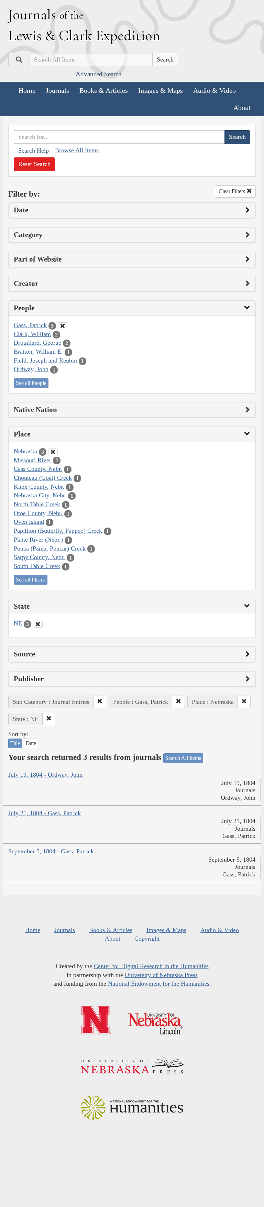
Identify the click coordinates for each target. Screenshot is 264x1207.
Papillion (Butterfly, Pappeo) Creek (58, 530)
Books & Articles (103, 90)
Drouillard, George (37, 342)
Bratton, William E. (38, 351)
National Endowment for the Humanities (158, 983)
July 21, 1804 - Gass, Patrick (44, 813)
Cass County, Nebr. (38, 468)
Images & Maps (160, 90)
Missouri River (32, 460)
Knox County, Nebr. (39, 486)
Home (27, 90)
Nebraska (25, 451)
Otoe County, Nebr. (38, 513)
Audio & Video (214, 90)
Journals (57, 90)
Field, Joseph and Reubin (45, 360)
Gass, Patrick (30, 325)
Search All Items (183, 758)
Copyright (147, 938)
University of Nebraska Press (161, 975)
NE (18, 623)
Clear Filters (232, 191)
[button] (99, 702)
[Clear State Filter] (38, 624)
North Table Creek (37, 504)
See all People (31, 383)
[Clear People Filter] (62, 325)
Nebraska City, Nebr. (40, 495)
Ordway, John (31, 369)
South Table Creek (37, 566)
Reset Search (34, 163)
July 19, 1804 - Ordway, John (45, 774)
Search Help (33, 150)
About (242, 107)
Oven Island (29, 521)
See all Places (30, 580)
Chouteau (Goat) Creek (43, 477)
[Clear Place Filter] (53, 452)
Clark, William (32, 334)
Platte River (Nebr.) (38, 539)
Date (31, 743)
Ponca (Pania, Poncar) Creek (50, 548)
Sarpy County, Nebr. (39, 557)
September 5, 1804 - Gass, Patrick (51, 851)
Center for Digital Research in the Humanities (151, 966)
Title (15, 743)
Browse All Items (77, 150)
